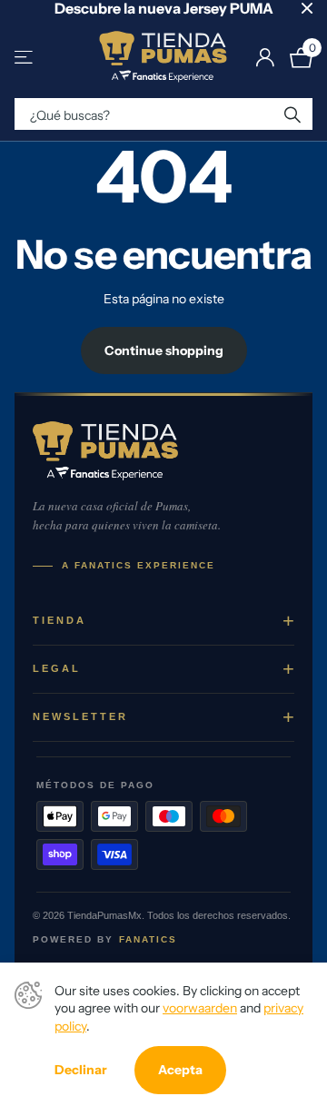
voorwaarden (200, 1008)
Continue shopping (163, 350)
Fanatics (148, 939)
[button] (163, 621)
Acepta (180, 1070)
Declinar (80, 1070)
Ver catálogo (25, 57)
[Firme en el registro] (264, 57)
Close (307, 8)
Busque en (292, 114)
